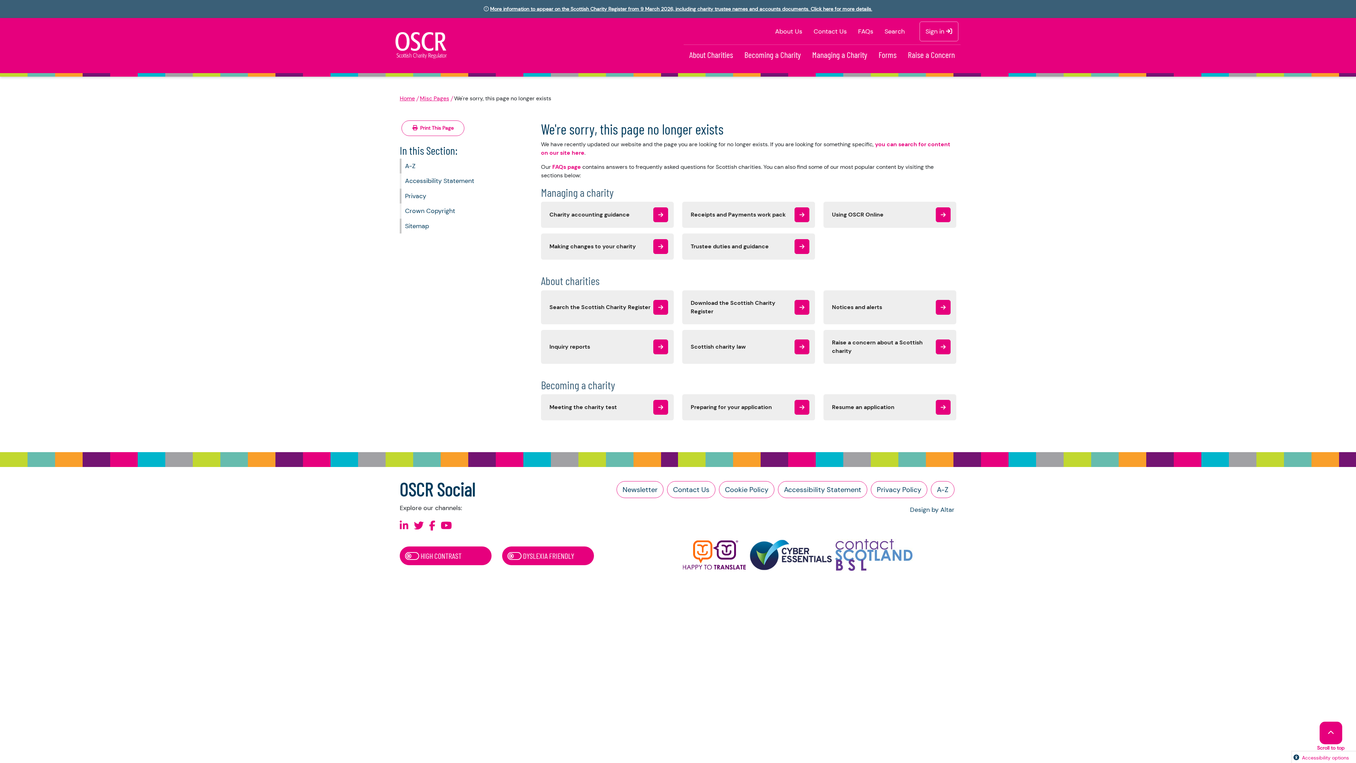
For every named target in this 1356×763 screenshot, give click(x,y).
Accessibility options (1325, 758)
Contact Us (830, 31)
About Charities (711, 54)
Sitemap (417, 226)
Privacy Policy (899, 489)
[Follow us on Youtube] (446, 525)
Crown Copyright (430, 211)
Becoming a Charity (772, 54)
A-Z (410, 166)
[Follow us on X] (419, 525)
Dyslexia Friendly (548, 555)
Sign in (936, 31)
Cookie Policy (746, 489)
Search (895, 31)
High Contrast (440, 555)
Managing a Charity (839, 54)
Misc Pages (434, 98)
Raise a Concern (931, 54)
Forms (888, 54)
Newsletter (640, 489)
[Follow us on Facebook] (432, 525)
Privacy (415, 196)
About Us (788, 31)
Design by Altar (932, 509)
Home (407, 98)
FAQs (865, 31)
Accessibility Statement (439, 181)
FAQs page (566, 167)
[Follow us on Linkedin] (404, 525)
